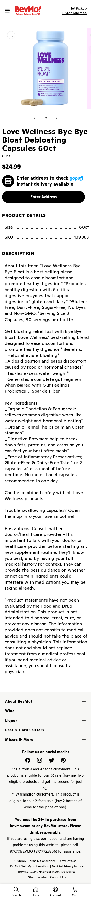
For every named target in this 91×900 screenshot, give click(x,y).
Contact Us (57, 877)
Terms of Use (67, 861)
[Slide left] (34, 118)
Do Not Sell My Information (28, 866)
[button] (8, 10)
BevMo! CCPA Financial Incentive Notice (46, 872)
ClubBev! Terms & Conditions (34, 861)
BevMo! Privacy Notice (67, 866)
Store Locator (36, 877)
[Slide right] (56, 118)
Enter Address (74, 13)
